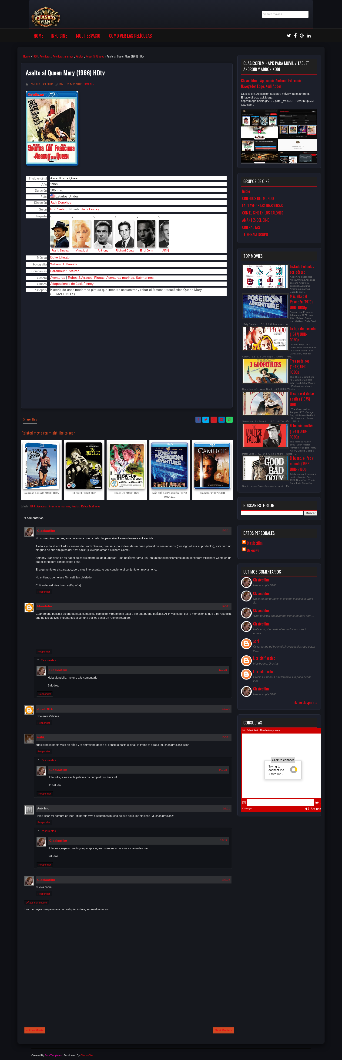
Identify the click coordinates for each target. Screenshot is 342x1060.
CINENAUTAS (251, 227)
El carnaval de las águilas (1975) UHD (302, 399)
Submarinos (145, 277)
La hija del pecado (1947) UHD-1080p (302, 334)
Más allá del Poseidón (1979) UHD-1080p (301, 301)
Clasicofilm (46, 531)
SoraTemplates (53, 1055)
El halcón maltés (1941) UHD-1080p (301, 431)
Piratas (80, 56)
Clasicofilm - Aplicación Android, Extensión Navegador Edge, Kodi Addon (271, 83)
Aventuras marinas (63, 56)
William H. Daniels (63, 264)
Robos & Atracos (95, 56)
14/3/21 (223, 769)
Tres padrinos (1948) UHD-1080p (299, 366)
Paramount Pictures (64, 271)
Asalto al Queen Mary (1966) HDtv (65, 72)
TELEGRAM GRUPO (255, 234)
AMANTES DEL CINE (255, 220)
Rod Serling (58, 209)
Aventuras (45, 56)
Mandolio (44, 606)
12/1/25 (225, 879)
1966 (35, 56)
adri (256, 641)
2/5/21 (226, 808)
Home (38, 36)
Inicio (246, 191)
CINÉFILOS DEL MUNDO (258, 198)
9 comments (87, 84)
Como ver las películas (130, 36)
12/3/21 (225, 530)
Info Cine (59, 36)
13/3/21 (223, 669)
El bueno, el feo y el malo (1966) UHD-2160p (301, 463)
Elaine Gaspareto (305, 702)
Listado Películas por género (302, 269)
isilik (41, 737)
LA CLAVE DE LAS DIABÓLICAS (262, 205)
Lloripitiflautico (264, 658)
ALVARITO (45, 709)
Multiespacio (88, 36)
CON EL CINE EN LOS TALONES (262, 213)
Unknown (253, 550)
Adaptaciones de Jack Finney (72, 283)
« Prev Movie (35, 1030)
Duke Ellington (60, 257)
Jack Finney (90, 209)
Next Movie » (223, 1030)
